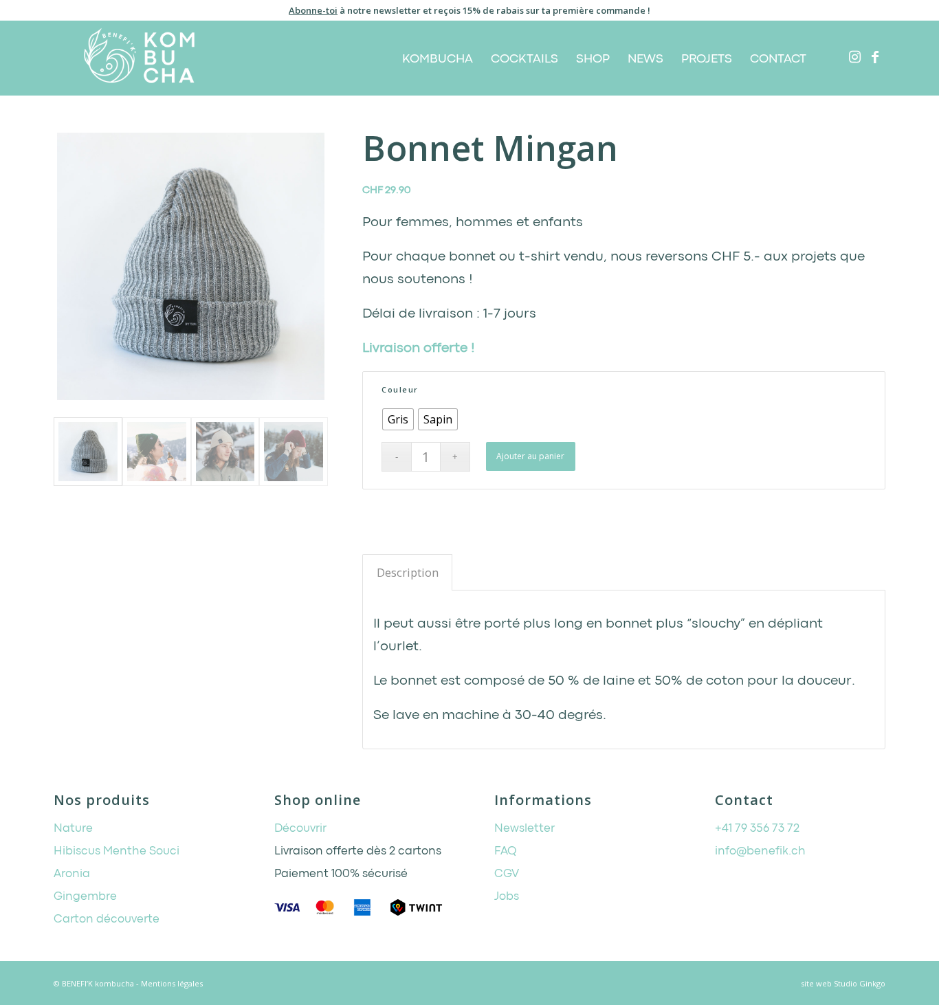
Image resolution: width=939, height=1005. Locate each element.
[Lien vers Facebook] (875, 57)
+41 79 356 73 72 (757, 829)
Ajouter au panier (530, 456)
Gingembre (85, 897)
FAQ (505, 851)
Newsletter (524, 829)
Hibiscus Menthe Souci (116, 851)
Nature (73, 829)
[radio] (398, 419)
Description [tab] (408, 572)
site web (816, 983)
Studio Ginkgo (859, 983)
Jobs (506, 897)
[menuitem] (437, 58)
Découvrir (300, 829)
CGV (506, 874)
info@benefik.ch (760, 851)
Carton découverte (106, 919)
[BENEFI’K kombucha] (139, 58)
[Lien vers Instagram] (854, 57)
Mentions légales (172, 983)
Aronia (72, 874)
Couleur (400, 389)
